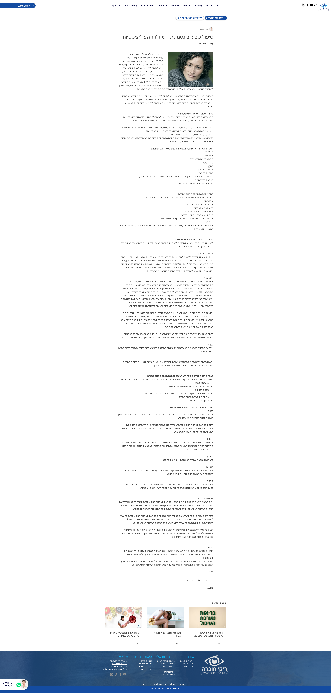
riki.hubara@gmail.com (112, 669)
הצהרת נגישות (164, 684)
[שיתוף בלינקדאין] (199, 580)
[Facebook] (307, 5)
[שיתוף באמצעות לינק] (193, 580)
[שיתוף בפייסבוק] (212, 580)
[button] (198, 5)
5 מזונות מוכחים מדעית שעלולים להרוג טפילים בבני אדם (124, 634)
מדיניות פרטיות (178, 684)
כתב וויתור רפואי (150, 684)
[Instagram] (303, 5)
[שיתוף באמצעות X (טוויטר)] (206, 580)
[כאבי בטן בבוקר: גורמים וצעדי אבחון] (165, 617)
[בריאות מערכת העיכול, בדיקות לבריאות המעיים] (207, 617)
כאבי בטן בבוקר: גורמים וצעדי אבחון (167, 634)
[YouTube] (311, 5)
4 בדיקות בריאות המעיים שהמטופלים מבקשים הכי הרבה (208, 634)
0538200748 (116, 666)
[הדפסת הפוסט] (187, 580)
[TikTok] (315, 5)
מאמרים (210, 571)
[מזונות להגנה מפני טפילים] (123, 617)
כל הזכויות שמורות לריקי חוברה (161, 688)
